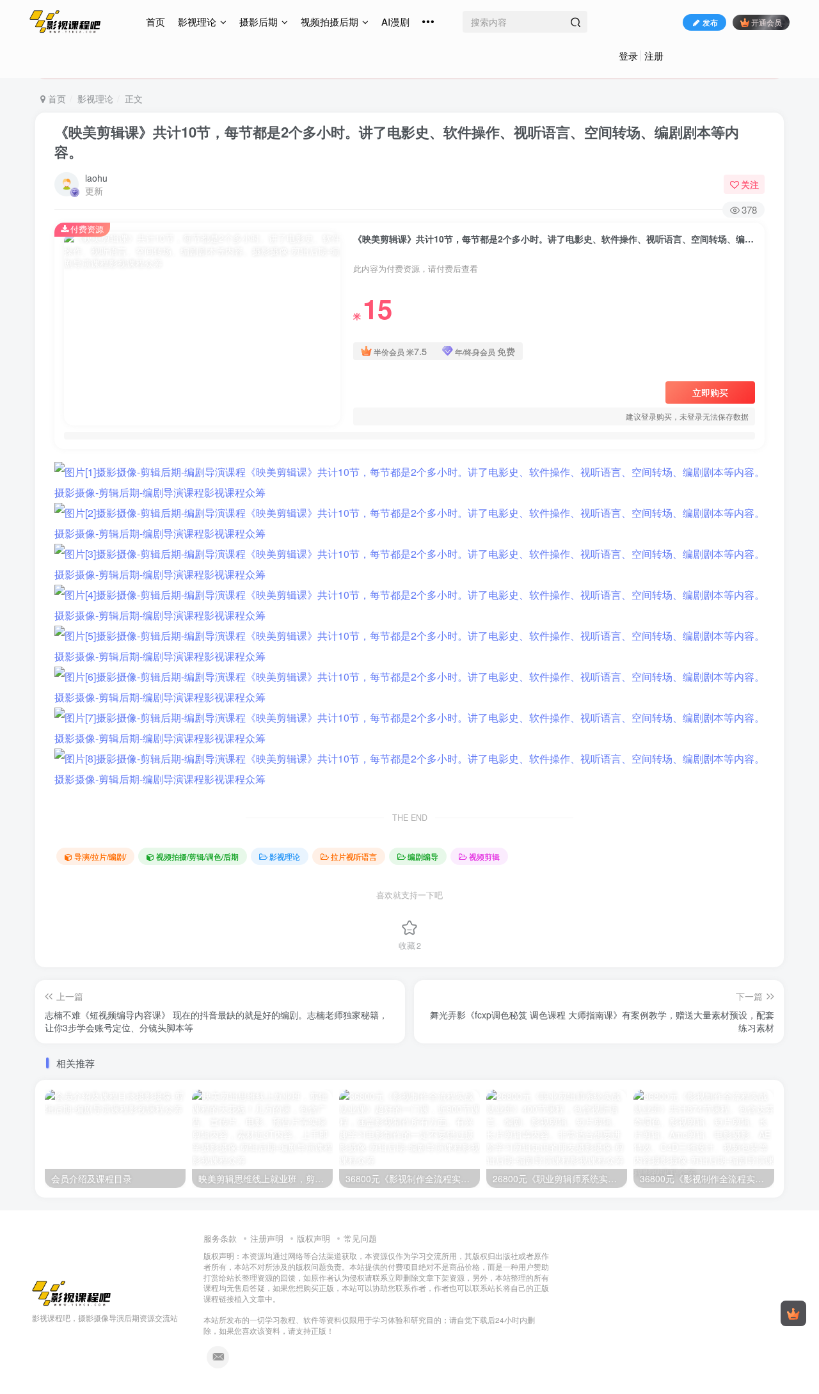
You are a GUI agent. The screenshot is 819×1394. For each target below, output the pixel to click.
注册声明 (266, 1238)
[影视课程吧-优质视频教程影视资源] (71, 1292)
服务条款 (220, 1238)
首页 (155, 21)
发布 (710, 22)
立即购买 (710, 392)
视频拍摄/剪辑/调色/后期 (197, 856)
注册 (654, 55)
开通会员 (766, 22)
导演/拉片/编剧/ (100, 856)
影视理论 (197, 21)
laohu (96, 177)
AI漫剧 (395, 21)
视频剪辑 (484, 856)
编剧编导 (423, 856)
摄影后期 (258, 21)
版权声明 (313, 1238)
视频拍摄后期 (329, 21)
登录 (628, 55)
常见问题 (360, 1238)
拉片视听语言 (354, 856)
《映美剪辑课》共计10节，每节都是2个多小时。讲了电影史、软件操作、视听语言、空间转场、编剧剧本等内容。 (396, 142)
